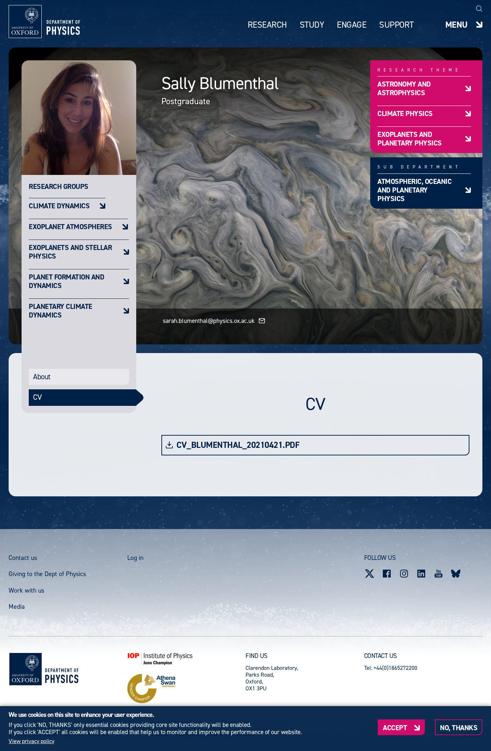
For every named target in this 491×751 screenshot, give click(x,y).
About (42, 377)
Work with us (26, 590)
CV (37, 397)
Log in (135, 557)
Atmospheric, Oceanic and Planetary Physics (414, 190)
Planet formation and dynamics (66, 281)
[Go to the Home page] (62, 669)
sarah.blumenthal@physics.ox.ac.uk (208, 320)
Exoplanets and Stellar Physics (70, 251)
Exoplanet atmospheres (70, 226)
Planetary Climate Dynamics (60, 310)
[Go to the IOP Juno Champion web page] (186, 658)
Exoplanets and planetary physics (409, 138)
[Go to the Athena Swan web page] (186, 688)
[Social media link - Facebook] (386, 573)
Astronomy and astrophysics (404, 88)
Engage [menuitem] (351, 25)
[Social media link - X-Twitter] (369, 573)
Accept (395, 727)
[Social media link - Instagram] (404, 573)
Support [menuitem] (396, 25)
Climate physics (405, 113)
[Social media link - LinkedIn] (421, 573)
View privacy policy (31, 741)
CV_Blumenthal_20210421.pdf (237, 445)
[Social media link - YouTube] (438, 573)
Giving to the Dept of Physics (47, 574)
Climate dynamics (59, 205)
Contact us (23, 557)
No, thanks (458, 727)
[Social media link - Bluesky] (455, 573)
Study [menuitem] (312, 25)
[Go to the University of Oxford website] (25, 669)
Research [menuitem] (267, 25)
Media (17, 606)
